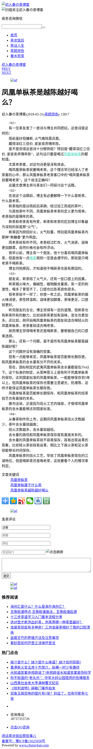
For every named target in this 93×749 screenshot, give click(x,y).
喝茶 (32, 258)
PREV (6, 69)
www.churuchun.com (34, 745)
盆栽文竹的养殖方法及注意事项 (34, 638)
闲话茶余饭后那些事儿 (19, 736)
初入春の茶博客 (14, 64)
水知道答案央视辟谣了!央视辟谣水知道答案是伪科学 (50, 672)
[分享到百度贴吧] (38, 500)
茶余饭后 (17, 40)
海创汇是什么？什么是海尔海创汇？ (38, 606)
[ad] (13, 80)
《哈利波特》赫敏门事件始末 (32, 688)
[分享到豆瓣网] (46, 500)
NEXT (6, 73)
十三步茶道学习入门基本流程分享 (36, 617)
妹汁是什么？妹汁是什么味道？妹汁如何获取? (45, 662)
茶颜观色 (17, 51)
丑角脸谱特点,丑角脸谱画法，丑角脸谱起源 (43, 612)
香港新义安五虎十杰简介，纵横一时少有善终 (45, 667)
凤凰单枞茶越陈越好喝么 (29, 490)
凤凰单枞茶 (72, 154)
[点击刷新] (54, 551)
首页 (13, 35)
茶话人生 (17, 45)
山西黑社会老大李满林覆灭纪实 (34, 683)
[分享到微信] (29, 500)
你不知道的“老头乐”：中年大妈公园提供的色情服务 (50, 678)
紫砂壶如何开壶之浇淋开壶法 (32, 643)
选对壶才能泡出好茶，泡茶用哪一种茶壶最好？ (46, 622)
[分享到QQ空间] (13, 500)
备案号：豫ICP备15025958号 (23, 741)
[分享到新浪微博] (21, 500)
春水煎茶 (17, 56)
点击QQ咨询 (19, 727)
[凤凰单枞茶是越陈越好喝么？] (15, 4)
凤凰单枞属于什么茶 (26, 485)
